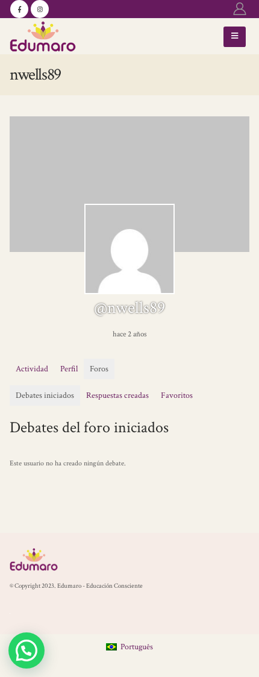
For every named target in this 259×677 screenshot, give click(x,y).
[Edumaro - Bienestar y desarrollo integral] (43, 36)
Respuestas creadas (117, 395)
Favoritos (177, 395)
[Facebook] (19, 9)
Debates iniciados (45, 395)
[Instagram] (40, 9)
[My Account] (239, 9)
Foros (99, 369)
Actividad (32, 369)
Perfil (69, 369)
